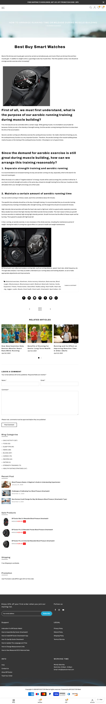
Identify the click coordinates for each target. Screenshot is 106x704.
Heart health (50, 286)
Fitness (13, 286)
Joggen (9, 289)
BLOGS (7, 453)
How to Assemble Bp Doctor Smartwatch (15, 632)
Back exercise (50, 281)
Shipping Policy (59, 636)
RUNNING (50, 26)
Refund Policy (58, 632)
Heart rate (57, 286)
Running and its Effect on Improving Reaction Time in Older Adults (65, 348)
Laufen (15, 289)
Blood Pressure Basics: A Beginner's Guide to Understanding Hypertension (36, 482)
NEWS (7, 450)
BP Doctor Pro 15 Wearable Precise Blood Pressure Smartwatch (32, 529)
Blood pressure (14, 284)
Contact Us (5, 668)
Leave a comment (70, 285)
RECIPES (7, 459)
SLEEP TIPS (8, 446)
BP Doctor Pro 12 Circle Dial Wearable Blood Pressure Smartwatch (33, 541)
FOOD (6, 443)
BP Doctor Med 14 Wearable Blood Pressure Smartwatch (30, 518)
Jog (5, 289)
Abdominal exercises (12, 281)
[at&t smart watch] (26, 86)
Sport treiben (54, 289)
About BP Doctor (7, 672)
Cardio (57, 284)
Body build (45, 284)
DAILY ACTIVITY (10, 440)
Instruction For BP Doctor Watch (12, 628)
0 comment (57, 26)
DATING (7, 462)
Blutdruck (38, 284)
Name (4, 380)
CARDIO (7, 456)
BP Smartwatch (6, 268)
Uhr (60, 289)
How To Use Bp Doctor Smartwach (13, 639)
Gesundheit (31, 286)
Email (43, 380)
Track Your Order (7, 676)
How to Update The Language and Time (14, 643)
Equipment (7, 286)
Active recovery (33, 281)
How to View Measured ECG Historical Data (16, 650)
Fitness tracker (21, 286)
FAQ (3, 665)
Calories (52, 284)
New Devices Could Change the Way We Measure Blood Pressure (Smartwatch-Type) (39, 499)
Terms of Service (59, 639)
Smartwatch (45, 289)
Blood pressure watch (27, 284)
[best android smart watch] (26, 247)
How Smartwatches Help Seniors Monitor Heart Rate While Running (13, 348)
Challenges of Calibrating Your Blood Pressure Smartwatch (31, 491)
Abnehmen (23, 281)
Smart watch (36, 289)
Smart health (27, 289)
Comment (5, 389)
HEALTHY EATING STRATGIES (15, 468)
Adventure (41, 281)
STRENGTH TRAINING (12, 465)
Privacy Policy (58, 628)
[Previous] (4, 342)
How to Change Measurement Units (13, 646)
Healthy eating (40, 286)
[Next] (75, 342)
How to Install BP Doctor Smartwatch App (15, 636)
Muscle (20, 289)
